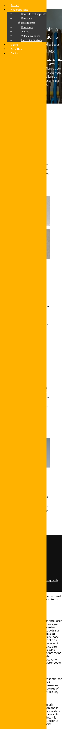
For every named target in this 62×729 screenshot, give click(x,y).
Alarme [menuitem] (25, 31)
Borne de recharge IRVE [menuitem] (34, 14)
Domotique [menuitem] (27, 27)
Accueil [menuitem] (15, 5)
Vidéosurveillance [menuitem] (30, 36)
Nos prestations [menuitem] (19, 9)
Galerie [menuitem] (14, 44)
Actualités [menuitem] (16, 49)
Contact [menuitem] (15, 53)
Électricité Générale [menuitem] (31, 40)
